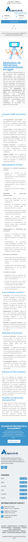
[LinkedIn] (12, 28)
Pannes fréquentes (6, 527)
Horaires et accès (12, 526)
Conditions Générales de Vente (11, 531)
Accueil (4, 33)
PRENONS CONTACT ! (14, 441)
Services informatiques (13, 33)
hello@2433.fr (8, 517)
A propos (3, 526)
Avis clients (11, 1)
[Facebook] (15, 28)
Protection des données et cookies (16, 532)
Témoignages (16, 527)
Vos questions (22, 526)
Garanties (17, 1)
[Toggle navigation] (14, 25)
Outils (9, 529)
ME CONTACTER (14, 21)
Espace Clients (17, 529)
